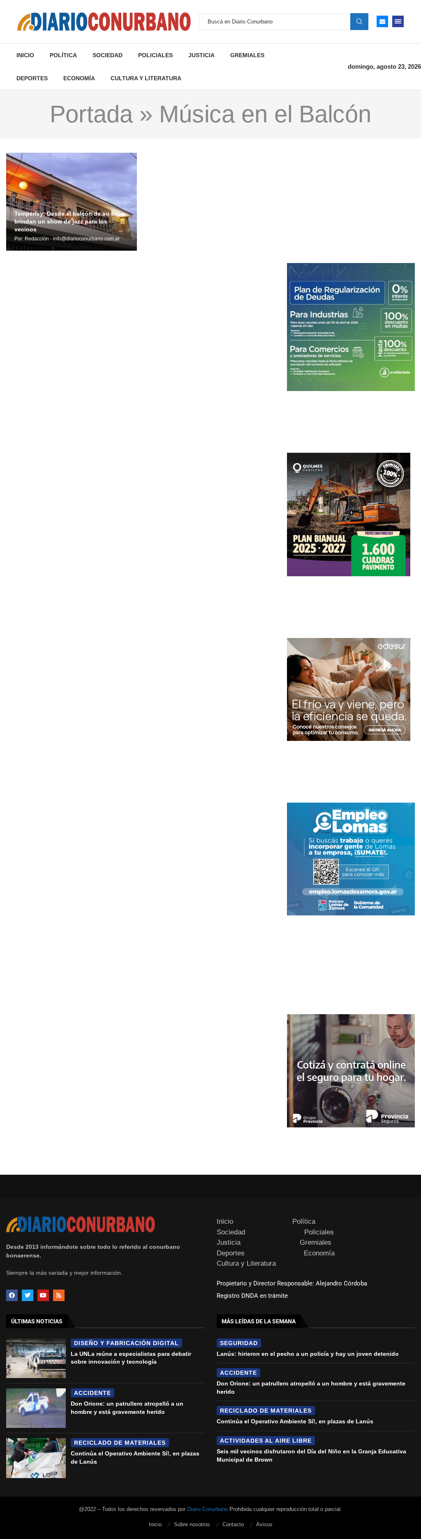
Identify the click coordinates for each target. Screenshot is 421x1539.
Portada (91, 114)
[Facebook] (12, 1295)
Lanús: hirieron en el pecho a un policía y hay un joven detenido (308, 1353)
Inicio (25, 55)
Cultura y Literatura (146, 78)
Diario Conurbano (207, 1509)
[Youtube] (43, 1295)
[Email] (382, 21)
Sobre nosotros (192, 1524)
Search (359, 21)
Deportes (32, 78)
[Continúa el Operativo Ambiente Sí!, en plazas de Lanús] (36, 1458)
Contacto (233, 1524)
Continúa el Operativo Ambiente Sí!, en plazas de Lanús (295, 1421)
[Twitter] (27, 1295)
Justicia (201, 55)
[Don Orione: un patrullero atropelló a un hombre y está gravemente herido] (36, 1408)
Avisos (264, 1524)
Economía (79, 78)
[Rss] (59, 1295)
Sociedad (108, 55)
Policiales (155, 55)
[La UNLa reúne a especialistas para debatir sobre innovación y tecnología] (36, 1358)
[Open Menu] (398, 21)
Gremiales (247, 55)
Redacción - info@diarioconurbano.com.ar (72, 239)
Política (63, 55)
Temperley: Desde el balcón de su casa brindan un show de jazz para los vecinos (69, 221)
